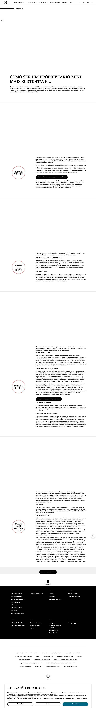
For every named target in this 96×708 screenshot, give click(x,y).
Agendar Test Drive (35, 625)
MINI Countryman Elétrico (17, 599)
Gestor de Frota (53, 633)
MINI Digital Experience (55, 599)
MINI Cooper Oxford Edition (18, 625)
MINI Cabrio (14, 610)
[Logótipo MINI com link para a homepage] (48, 676)
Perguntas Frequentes (36, 623)
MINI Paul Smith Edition (17, 623)
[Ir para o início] (48, 581)
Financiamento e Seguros (36, 593)
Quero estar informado (74, 596)
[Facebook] (68, 623)
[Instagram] (71, 623)
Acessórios (52, 596)
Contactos (32, 628)
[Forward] (73, 2)
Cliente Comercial (53, 630)
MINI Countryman (15, 602)
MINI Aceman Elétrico (16, 596)
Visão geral (52, 623)
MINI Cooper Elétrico (16, 593)
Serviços (51, 593)
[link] (80, 2)
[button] (84, 2)
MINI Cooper (14, 605)
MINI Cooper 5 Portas (16, 607)
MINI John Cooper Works (17, 613)
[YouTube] (75, 623)
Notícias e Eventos (73, 593)
